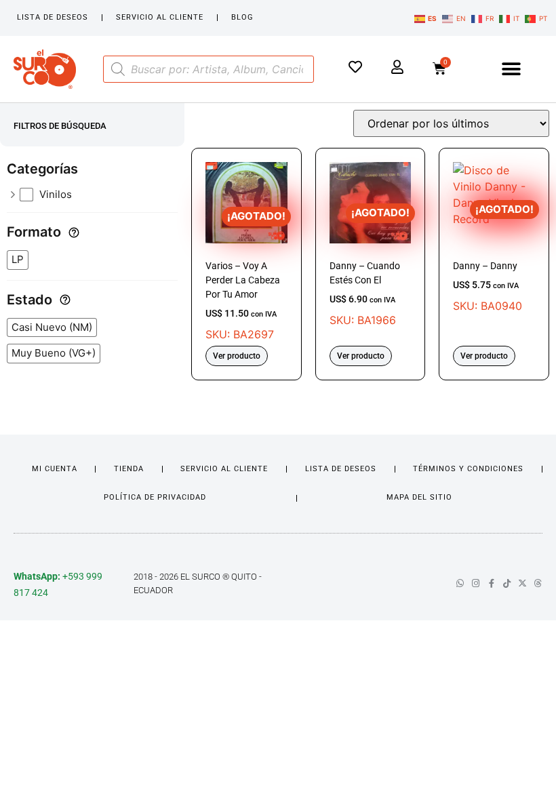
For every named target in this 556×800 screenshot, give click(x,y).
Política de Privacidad (155, 497)
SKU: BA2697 (245, 275)
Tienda (129, 468)
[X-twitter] (522, 583)
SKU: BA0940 (493, 258)
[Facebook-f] (491, 583)
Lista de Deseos (52, 17)
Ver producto (236, 356)
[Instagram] (475, 583)
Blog (242, 17)
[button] (511, 69)
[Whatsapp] (460, 583)
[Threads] (538, 583)
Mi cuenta (54, 468)
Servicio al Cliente (159, 17)
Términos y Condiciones (468, 468)
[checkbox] (99, 195)
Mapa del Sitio (419, 497)
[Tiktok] (506, 583)
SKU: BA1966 (370, 266)
